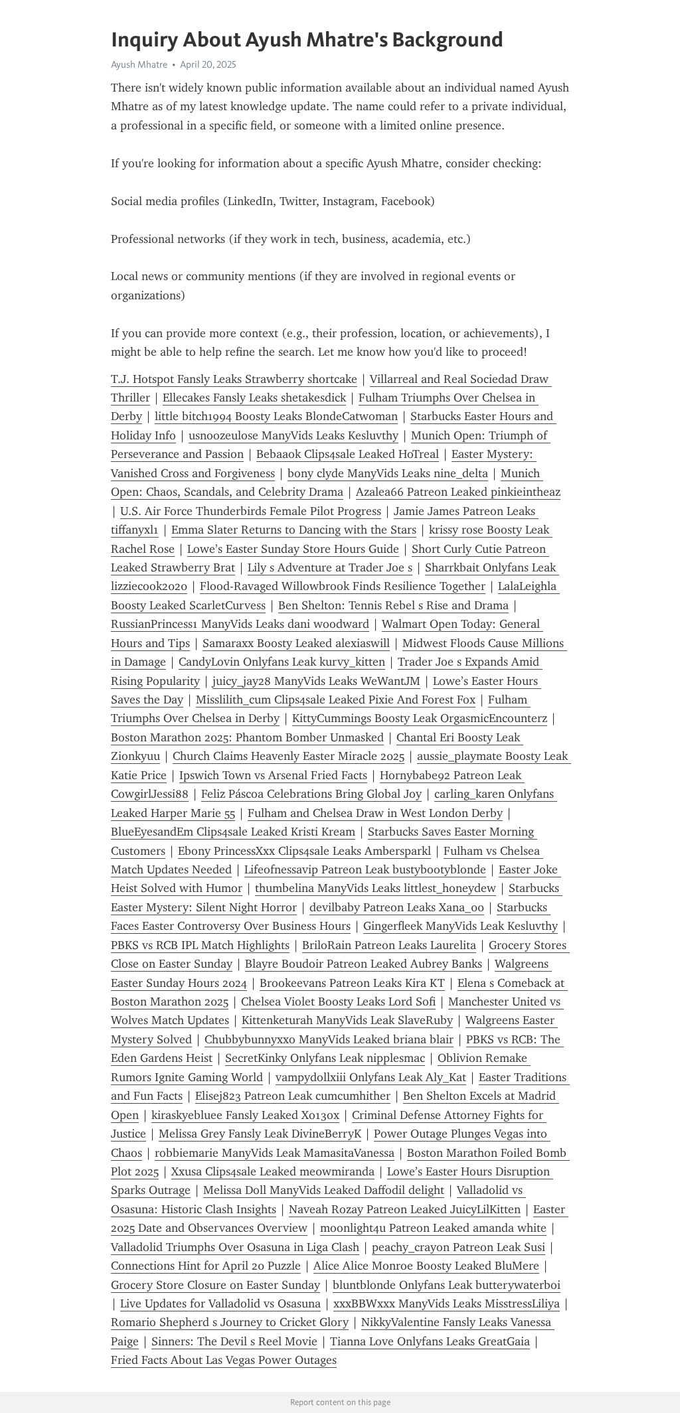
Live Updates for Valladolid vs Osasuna (220, 1303)
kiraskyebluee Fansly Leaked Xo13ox (245, 1115)
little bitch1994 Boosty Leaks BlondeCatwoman (276, 416)
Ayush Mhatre (139, 64)
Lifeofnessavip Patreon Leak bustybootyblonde (365, 869)
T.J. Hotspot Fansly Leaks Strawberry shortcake (234, 379)
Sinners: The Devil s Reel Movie (234, 1341)
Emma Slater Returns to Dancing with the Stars (293, 529)
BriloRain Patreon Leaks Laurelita (389, 945)
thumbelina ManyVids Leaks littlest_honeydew (375, 888)
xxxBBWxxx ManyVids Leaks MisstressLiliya (446, 1303)
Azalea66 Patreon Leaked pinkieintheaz (458, 491)
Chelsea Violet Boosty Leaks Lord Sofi (338, 1001)
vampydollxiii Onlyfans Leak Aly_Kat (371, 1077)
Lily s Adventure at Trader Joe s (330, 567)
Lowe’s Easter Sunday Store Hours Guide (293, 549)
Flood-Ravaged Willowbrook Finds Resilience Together (342, 586)
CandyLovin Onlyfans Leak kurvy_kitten (282, 661)
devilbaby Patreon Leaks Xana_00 (396, 907)
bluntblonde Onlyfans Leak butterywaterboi (446, 1285)
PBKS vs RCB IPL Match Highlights (200, 945)
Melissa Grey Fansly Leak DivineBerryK (260, 1133)
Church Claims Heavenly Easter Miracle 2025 (288, 756)
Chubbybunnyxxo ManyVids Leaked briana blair (329, 1039)
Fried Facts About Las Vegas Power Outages (224, 1360)
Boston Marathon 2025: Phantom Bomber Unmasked (247, 737)
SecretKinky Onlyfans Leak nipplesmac (325, 1058)
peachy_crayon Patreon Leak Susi (458, 1247)
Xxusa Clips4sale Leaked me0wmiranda (273, 1171)
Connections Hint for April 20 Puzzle (206, 1265)
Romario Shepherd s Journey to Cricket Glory (230, 1322)
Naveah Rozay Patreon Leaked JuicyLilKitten (405, 1209)
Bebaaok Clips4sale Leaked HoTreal (347, 454)
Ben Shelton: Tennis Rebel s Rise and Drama (393, 605)
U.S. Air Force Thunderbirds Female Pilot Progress (250, 511)
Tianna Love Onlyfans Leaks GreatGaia (430, 1341)
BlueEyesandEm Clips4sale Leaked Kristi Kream (233, 831)
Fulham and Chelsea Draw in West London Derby (375, 813)
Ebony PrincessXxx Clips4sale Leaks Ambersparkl (304, 851)
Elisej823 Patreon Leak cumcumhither (292, 1095)
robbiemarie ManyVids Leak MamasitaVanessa (274, 1153)
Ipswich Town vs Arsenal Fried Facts (273, 775)
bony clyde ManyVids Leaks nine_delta (388, 473)
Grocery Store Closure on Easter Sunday (215, 1285)
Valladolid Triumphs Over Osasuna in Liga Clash (235, 1247)
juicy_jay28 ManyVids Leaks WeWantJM (316, 681)
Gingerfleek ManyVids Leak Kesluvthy (460, 926)
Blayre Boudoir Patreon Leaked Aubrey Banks (363, 963)
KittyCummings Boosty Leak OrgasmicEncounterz (419, 718)
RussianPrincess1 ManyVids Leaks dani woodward (240, 624)
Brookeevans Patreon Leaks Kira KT (352, 983)
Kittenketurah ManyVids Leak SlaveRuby (347, 1020)
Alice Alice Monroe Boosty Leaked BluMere (426, 1265)
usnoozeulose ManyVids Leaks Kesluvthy (293, 435)
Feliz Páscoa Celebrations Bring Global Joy (311, 793)
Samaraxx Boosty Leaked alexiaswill (296, 643)
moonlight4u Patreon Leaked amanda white (433, 1228)
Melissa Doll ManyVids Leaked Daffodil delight (323, 1190)
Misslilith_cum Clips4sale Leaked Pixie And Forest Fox (335, 699)
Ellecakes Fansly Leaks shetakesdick (254, 397)
